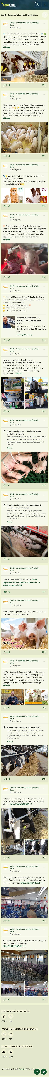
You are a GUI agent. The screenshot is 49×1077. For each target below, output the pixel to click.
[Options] (44, 23)
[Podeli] (37, 1072)
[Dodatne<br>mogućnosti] (44, 1072)
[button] (45, 15)
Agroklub (22, 1069)
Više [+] (6, 47)
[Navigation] (45, 4)
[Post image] (24, 66)
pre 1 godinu (16, 27)
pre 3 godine (16, 792)
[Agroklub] (8, 4)
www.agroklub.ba (23, 335)
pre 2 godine (16, 170)
